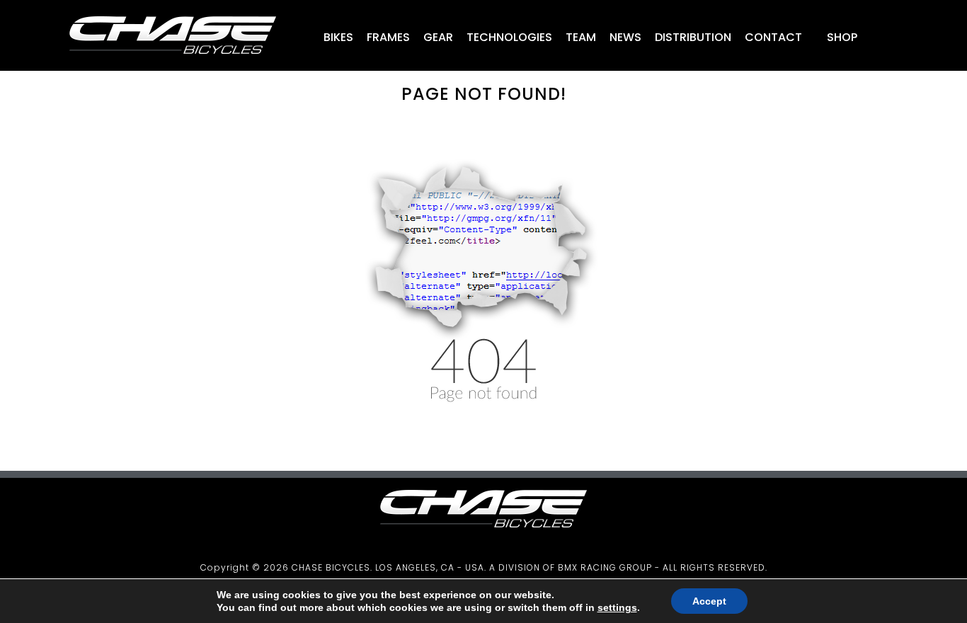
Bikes (338, 37)
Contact (773, 37)
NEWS (625, 37)
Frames (388, 37)
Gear (438, 37)
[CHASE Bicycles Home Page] (172, 59)
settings (617, 607)
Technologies (509, 37)
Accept (709, 601)
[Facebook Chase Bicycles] (890, 39)
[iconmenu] (869, 39)
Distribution (693, 37)
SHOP (840, 37)
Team (581, 37)
